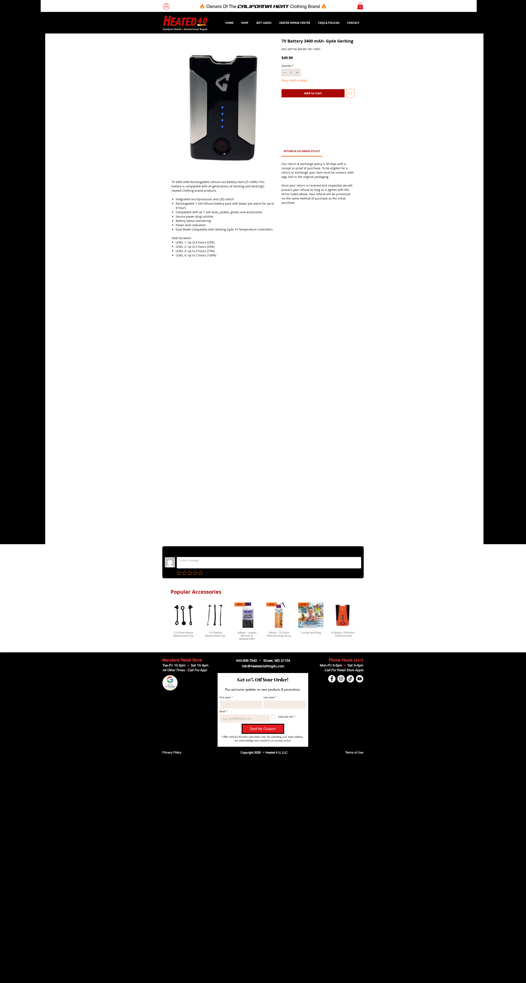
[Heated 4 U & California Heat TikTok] (350, 678)
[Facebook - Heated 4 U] (332, 678)
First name (226, 697)
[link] (302, 110)
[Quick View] (183, 615)
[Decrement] (284, 72)
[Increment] (297, 72)
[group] (263, 621)
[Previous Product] (164, 621)
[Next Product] (361, 621)
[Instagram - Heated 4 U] (341, 678)
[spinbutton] (291, 72)
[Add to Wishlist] (350, 93)
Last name (270, 697)
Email (224, 711)
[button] (360, 5)
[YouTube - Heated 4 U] (359, 678)
